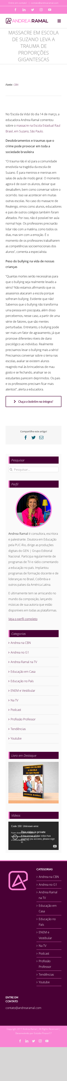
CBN (16, 84)
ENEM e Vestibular (23, 691)
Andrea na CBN (21, 643)
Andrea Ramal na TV (24, 662)
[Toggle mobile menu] (59, 21)
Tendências (18, 729)
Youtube (16, 738)
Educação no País (22, 681)
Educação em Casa (23, 672)
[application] (33, 836)
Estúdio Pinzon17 (43, 1033)
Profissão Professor (23, 719)
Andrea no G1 (20, 652)
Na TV (14, 700)
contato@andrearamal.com (44, 2)
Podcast (16, 710)
